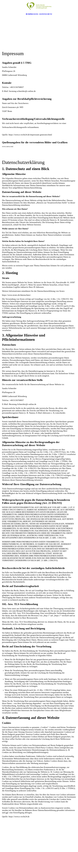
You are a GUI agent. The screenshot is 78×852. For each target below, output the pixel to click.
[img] (39, 6)
